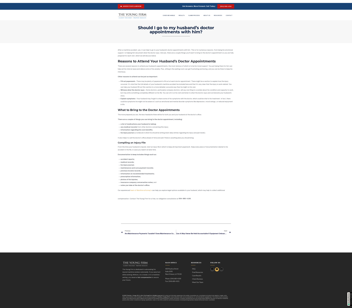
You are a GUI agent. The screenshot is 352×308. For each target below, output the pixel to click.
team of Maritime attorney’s (141, 190)
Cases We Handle (169, 15)
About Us (206, 15)
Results (182, 15)
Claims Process (194, 15)
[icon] (212, 269)
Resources (218, 15)
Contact (229, 15)
